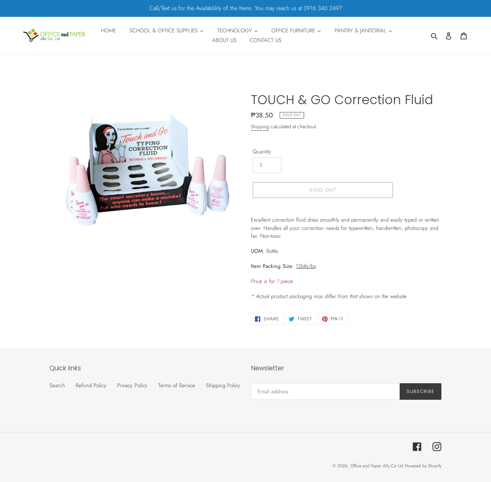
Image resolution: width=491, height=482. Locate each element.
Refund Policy (91, 385)
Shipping (260, 126)
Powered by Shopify (423, 466)
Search (57, 385)
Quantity (262, 152)
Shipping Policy (223, 385)
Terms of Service (176, 385)
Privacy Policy (132, 385)
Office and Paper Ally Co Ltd (376, 466)
